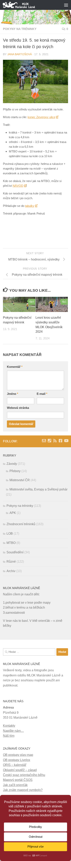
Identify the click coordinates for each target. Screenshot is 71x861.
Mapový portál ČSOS (18, 780)
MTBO (11, 542)
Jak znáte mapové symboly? (23, 790)
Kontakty (9, 725)
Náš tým (8, 735)
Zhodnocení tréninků (21, 524)
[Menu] (66, 5)
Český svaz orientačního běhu (24, 775)
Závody (12, 463)
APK (12, 513)
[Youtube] (66, 441)
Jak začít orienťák (15, 785)
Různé (11, 561)
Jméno (12, 393)
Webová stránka (18, 407)
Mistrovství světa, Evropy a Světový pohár (38, 489)
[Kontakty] (49, 441)
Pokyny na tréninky (19, 29)
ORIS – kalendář (14, 765)
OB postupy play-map (18, 754)
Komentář (14, 366)
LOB (10, 533)
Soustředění (15, 552)
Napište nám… (13, 730)
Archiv (11, 571)
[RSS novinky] (55, 441)
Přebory (15, 471)
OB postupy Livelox (16, 760)
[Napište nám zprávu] (44, 441)
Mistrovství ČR (19, 480)
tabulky (29, 205)
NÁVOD (18, 185)
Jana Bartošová (19, 54)
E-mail (42, 393)
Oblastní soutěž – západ (20, 770)
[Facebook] (61, 441)
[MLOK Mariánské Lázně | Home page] (24, 5)
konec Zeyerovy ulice (41, 117)
